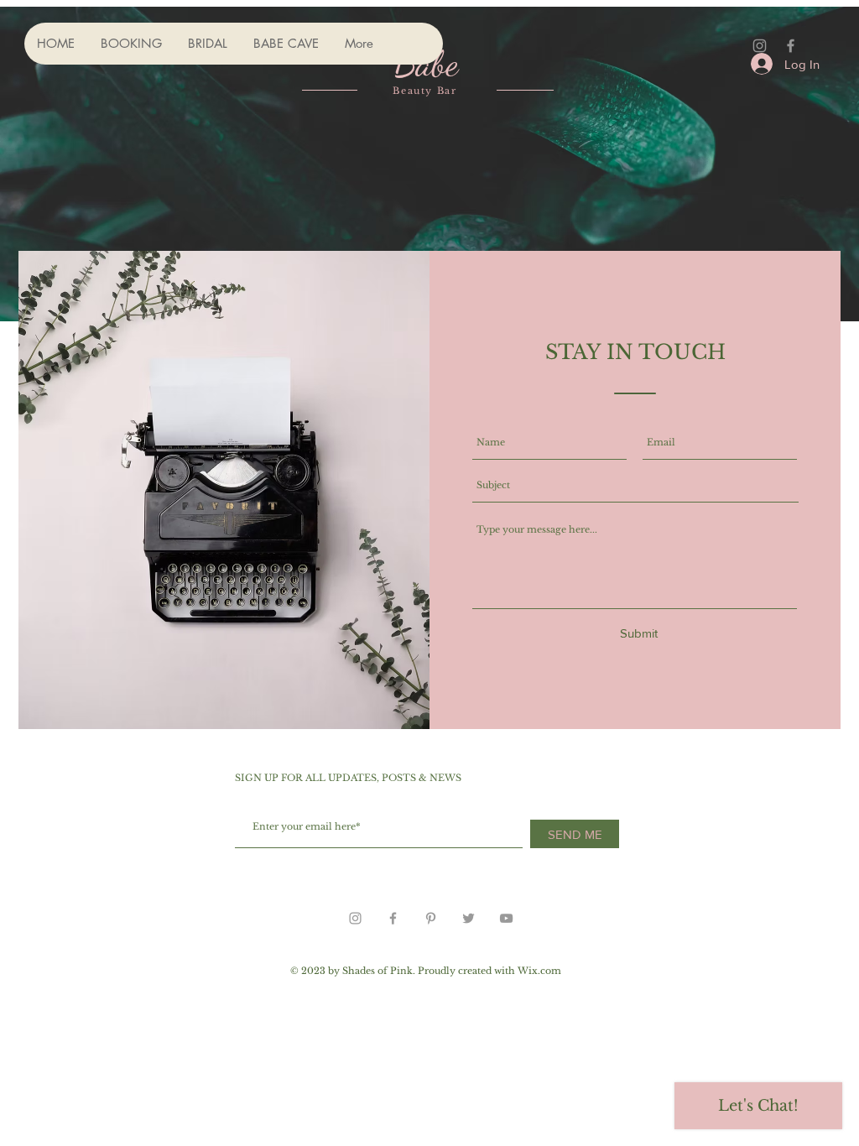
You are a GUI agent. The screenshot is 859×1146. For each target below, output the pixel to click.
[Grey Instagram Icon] (759, 46)
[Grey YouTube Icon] (506, 918)
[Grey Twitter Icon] (468, 918)
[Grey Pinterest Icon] (431, 918)
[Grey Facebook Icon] (790, 46)
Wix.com (539, 971)
